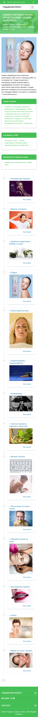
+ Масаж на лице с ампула (20, 650)
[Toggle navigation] (32, 7)
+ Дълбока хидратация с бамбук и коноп (20, 242)
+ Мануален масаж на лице (18, 540)
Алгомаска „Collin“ (10, 135)
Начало (5, 24)
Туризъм (9, 2)
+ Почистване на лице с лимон (19, 507)
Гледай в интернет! (12, 7)
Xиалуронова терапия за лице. (15, 157)
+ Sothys (13, 615)
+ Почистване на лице (19, 310)
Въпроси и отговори (19, 2)
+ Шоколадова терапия (19, 586)
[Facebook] (14, 698)
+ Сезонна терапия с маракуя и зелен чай (18, 425)
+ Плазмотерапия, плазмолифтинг (17, 361)
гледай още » (28, 123)
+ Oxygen (13, 272)
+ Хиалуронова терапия (19, 178)
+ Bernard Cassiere (17, 456)
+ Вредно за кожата (18, 209)
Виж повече (27, 200)
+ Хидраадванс (16, 393)
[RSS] (11, 698)
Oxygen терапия (9, 101)
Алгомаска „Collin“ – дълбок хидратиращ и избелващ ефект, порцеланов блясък (16, 143)
